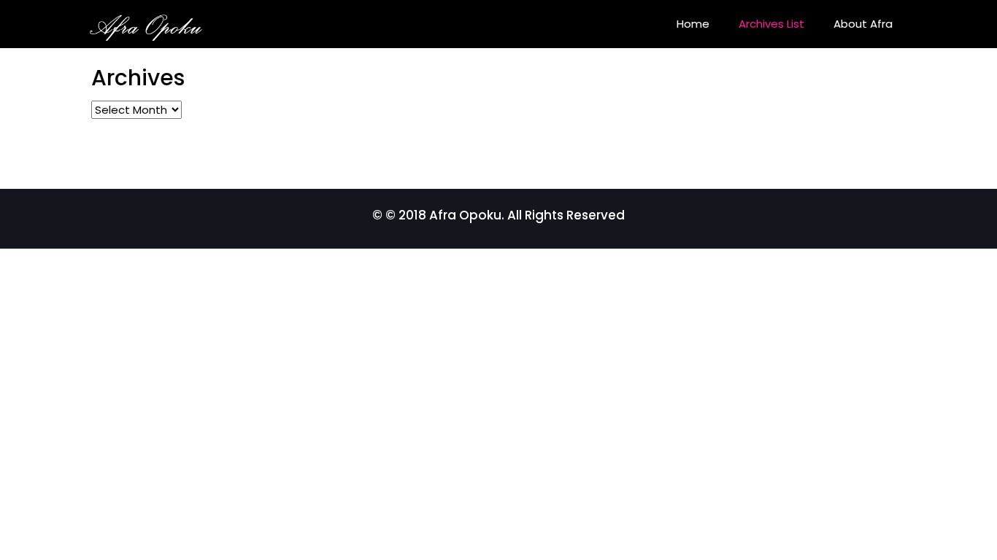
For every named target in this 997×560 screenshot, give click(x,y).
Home (693, 23)
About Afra (863, 23)
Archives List (771, 23)
